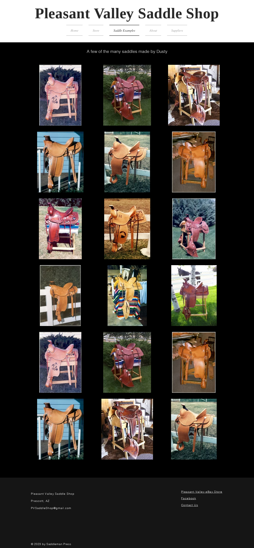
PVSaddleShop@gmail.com (51, 508)
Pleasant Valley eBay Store (201, 492)
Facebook (188, 498)
